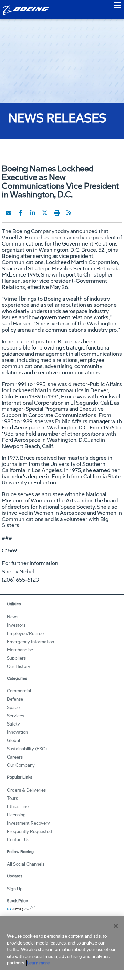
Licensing (16, 814)
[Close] (115, 926)
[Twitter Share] (45, 213)
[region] (62, 943)
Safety (13, 724)
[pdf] (81, 213)
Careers (15, 757)
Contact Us (18, 839)
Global (13, 740)
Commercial (19, 690)
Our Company (21, 765)
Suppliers (16, 658)
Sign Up (15, 888)
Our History (18, 666)
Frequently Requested (29, 831)
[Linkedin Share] (33, 213)
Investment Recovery (28, 823)
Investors (16, 625)
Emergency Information (30, 641)
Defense (15, 699)
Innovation (17, 732)
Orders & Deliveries (26, 790)
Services (15, 715)
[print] (57, 213)
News (12, 616)
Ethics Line (18, 806)
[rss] (69, 213)
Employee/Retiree (25, 633)
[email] (8, 213)
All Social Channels (25, 864)
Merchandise (20, 650)
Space (13, 707)
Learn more (38, 963)
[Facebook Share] (21, 213)
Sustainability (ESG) (27, 748)
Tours (12, 798)
